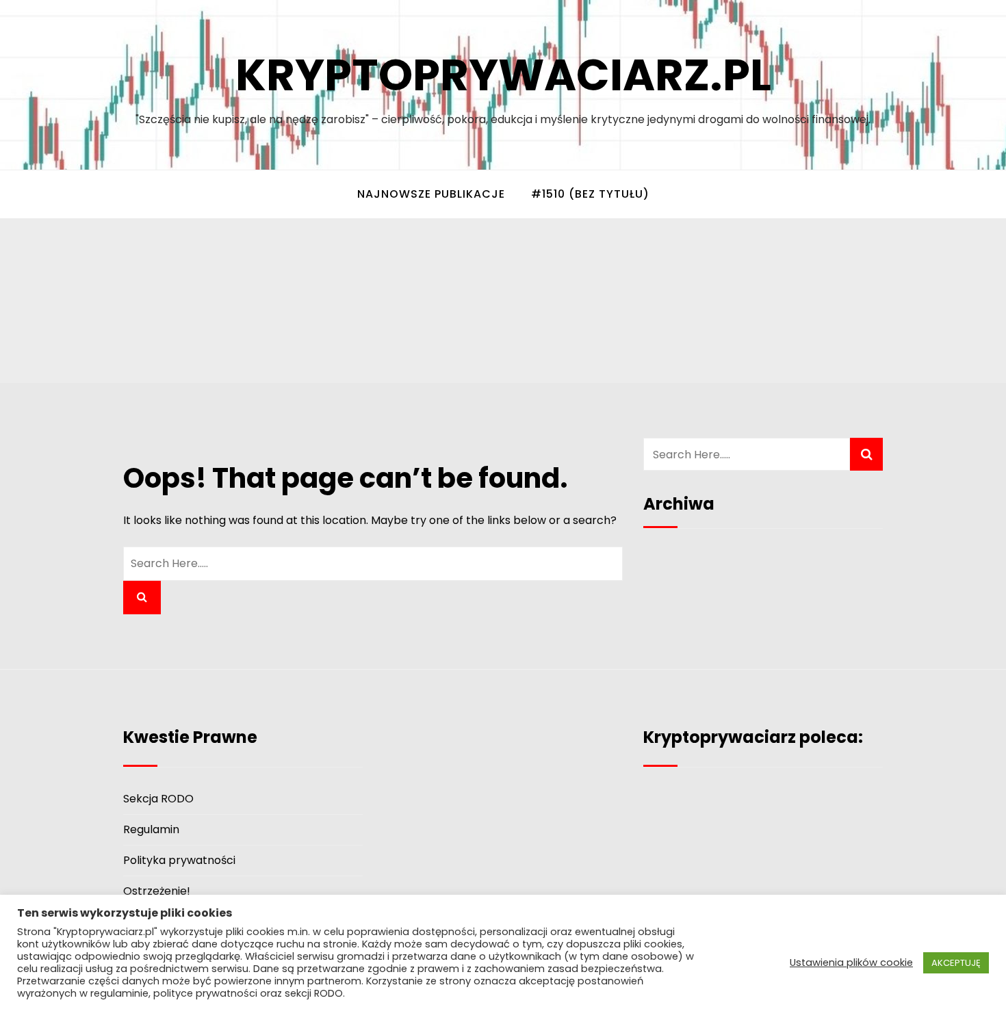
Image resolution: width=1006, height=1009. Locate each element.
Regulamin (151, 829)
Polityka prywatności (179, 860)
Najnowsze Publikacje (431, 194)
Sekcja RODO (158, 799)
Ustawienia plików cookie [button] (851, 962)
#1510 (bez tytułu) (590, 194)
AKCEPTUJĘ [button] (956, 962)
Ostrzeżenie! (156, 891)
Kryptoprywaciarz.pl (503, 74)
